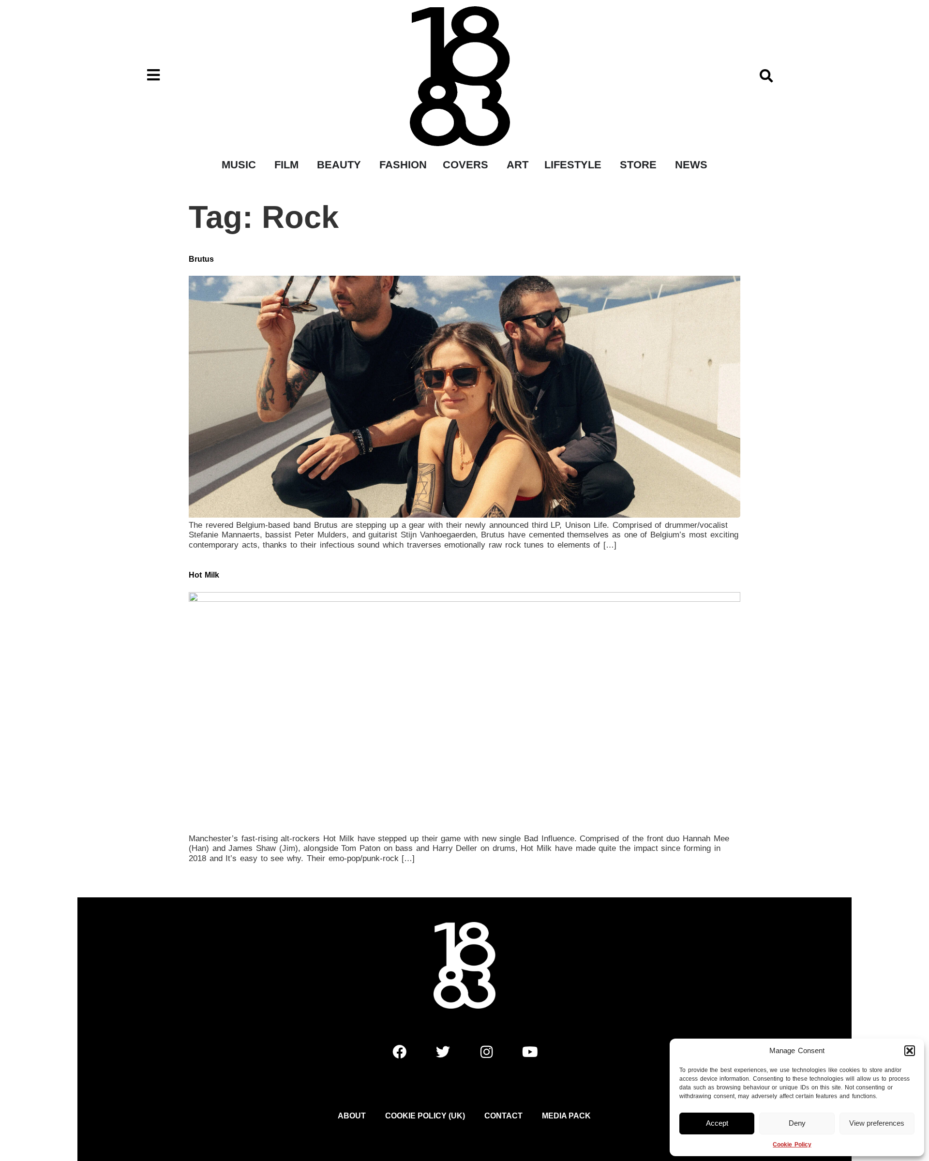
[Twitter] (443, 1052)
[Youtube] (530, 1052)
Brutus (201, 259)
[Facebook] (399, 1052)
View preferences (876, 1123)
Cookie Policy (792, 1144)
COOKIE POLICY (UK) (425, 1116)
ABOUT (352, 1116)
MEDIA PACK (566, 1116)
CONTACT (503, 1116)
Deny (797, 1123)
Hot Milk (204, 575)
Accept (717, 1123)
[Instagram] (486, 1052)
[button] (909, 1051)
